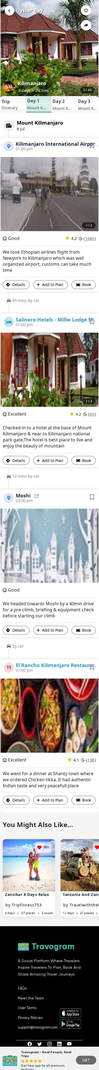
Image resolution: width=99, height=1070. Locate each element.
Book (86, 284)
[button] (13, 104)
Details (18, 284)
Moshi (24, 495)
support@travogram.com (38, 1027)
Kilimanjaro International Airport (57, 144)
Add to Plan (52, 284)
